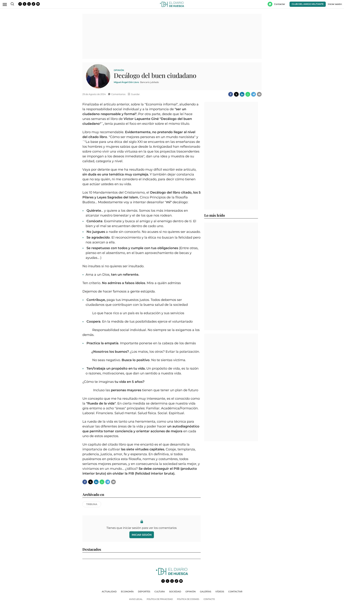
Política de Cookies (188, 599)
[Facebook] (230, 94)
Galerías (205, 591)
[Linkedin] (242, 94)
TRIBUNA (91, 504)
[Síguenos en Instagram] (29, 4)
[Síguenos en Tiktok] (33, 4)
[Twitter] (236, 94)
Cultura (159, 591)
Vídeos (219, 591)
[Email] (259, 94)
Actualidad (109, 591)
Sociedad (175, 591)
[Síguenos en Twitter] (24, 4)
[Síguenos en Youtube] (38, 4)
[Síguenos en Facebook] (20, 4)
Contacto (209, 599)
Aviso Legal (135, 599)
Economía (127, 591)
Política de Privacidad (160, 599)
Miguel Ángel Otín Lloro (126, 82)
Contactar (235, 591)
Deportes (144, 591)
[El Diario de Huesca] (172, 574)
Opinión (119, 70)
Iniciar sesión (142, 534)
